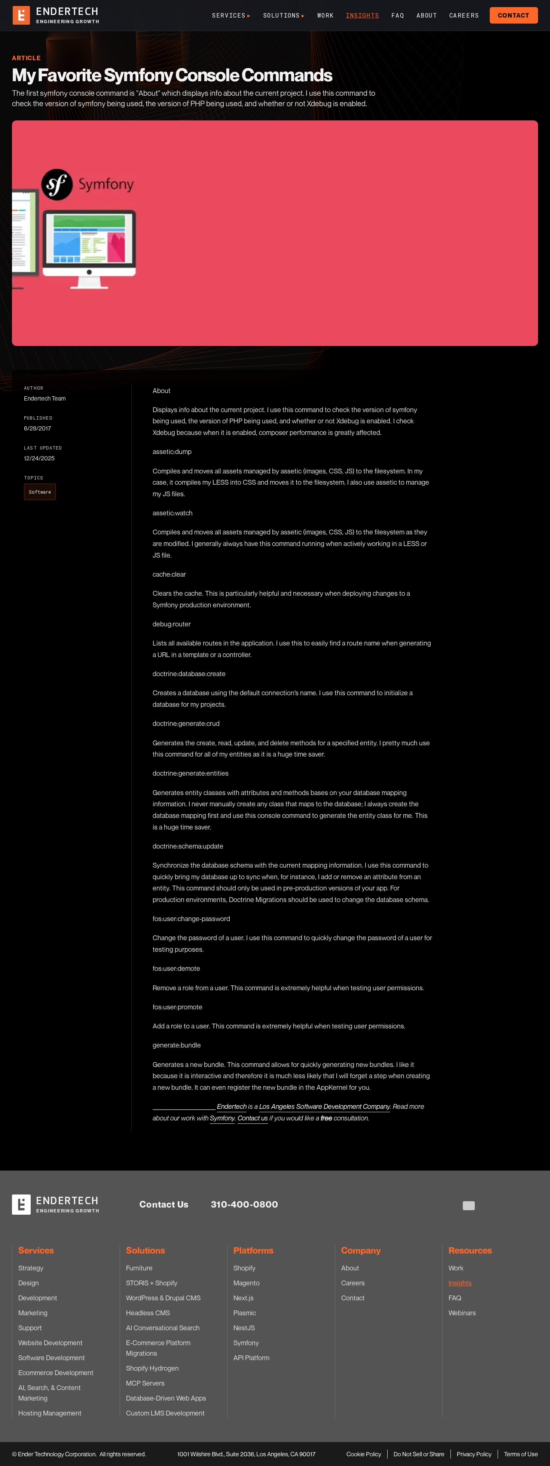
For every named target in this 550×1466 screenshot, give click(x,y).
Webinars (462, 1313)
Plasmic (244, 1313)
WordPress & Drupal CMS (163, 1298)
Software (40, 492)
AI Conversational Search (163, 1328)
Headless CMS (148, 1313)
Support (30, 1328)
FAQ (397, 15)
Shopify (244, 1268)
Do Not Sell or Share (419, 1454)
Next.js (243, 1298)
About (426, 15)
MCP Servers (145, 1383)
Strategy (30, 1268)
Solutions (284, 15)
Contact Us (164, 1204)
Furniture (139, 1268)
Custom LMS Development (165, 1413)
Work (325, 15)
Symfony (246, 1342)
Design (28, 1283)
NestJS (244, 1328)
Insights (362, 15)
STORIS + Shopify (151, 1283)
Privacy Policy (474, 1454)
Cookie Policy (363, 1454)
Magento (246, 1283)
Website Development (50, 1342)
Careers (464, 15)
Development (37, 1298)
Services (231, 15)
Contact (514, 15)
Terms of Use (521, 1454)
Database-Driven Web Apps (166, 1398)
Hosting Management (50, 1413)
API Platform (251, 1357)
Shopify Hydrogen (152, 1368)
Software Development (51, 1357)
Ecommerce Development (56, 1372)
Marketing (33, 1313)
